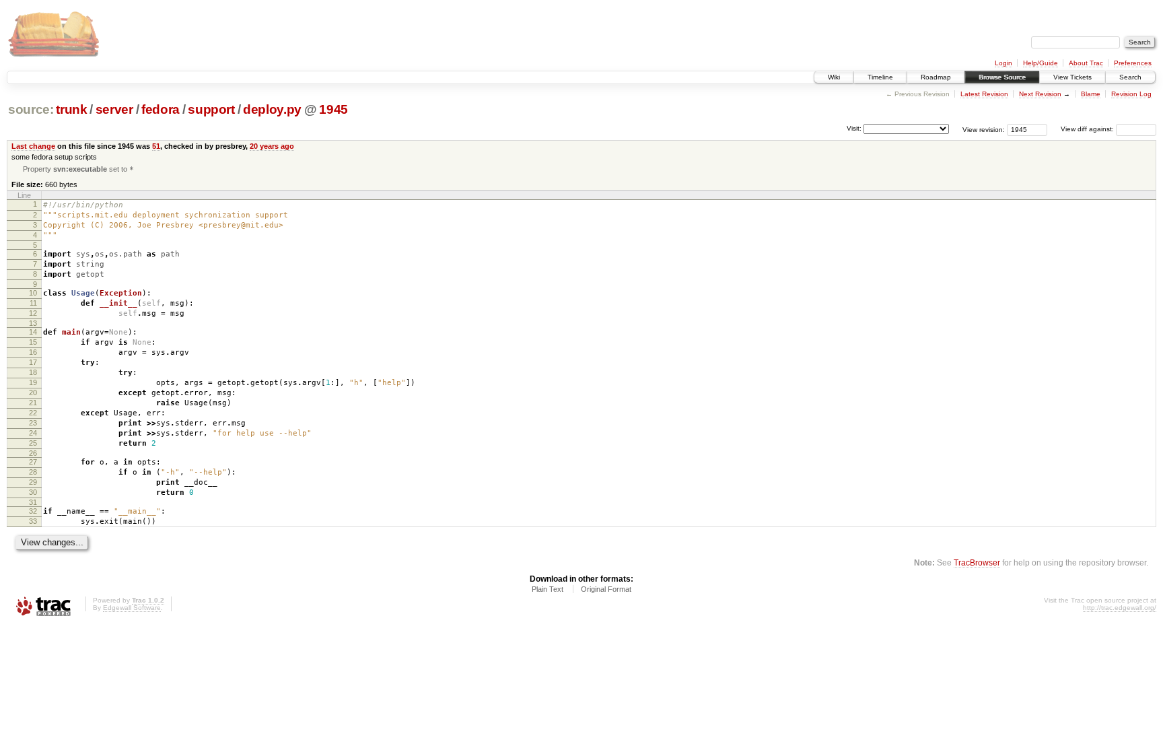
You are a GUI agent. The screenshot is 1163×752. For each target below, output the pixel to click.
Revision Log (1131, 94)
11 (33, 303)
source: (31, 109)
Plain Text (547, 589)
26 (33, 453)
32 (33, 511)
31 (33, 502)
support (211, 109)
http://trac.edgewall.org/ (1119, 607)
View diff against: (1088, 129)
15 (33, 342)
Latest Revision (984, 94)
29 (33, 482)
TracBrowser (977, 562)
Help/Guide (1040, 63)
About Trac (1086, 63)
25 (33, 443)
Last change (33, 146)
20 (33, 392)
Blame (1090, 94)
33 (33, 521)
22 (33, 413)
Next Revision (1040, 94)
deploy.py (272, 109)
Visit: (854, 128)
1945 (333, 109)
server (114, 109)
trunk (71, 109)
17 (33, 362)
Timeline (880, 77)
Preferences (1133, 63)
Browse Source (1002, 77)
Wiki (834, 77)
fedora (160, 109)
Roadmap (936, 77)
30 (33, 492)
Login (1003, 63)
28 (33, 472)
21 (33, 403)
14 (33, 332)
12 (33, 313)
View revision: (983, 129)
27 (33, 462)
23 (33, 423)
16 (33, 352)
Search (1130, 77)
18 (33, 372)
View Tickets (1072, 77)
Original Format (606, 589)
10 (33, 293)
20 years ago (272, 146)
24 (33, 433)
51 (156, 146)
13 (33, 323)
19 (33, 382)
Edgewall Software (132, 607)
